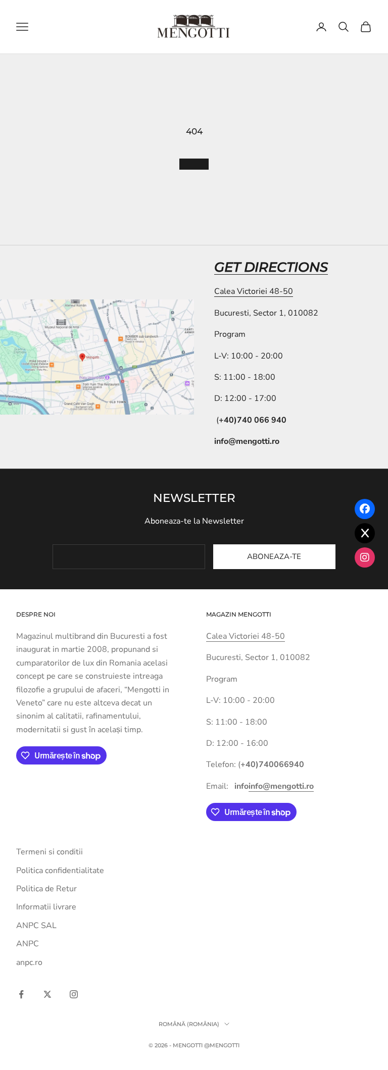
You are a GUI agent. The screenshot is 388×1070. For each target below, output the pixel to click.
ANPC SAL (36, 925)
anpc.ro (29, 962)
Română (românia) (189, 1024)
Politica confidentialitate (60, 870)
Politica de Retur (46, 888)
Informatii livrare (46, 906)
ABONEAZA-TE (274, 556)
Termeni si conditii (49, 851)
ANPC (27, 943)
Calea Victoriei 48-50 (253, 291)
